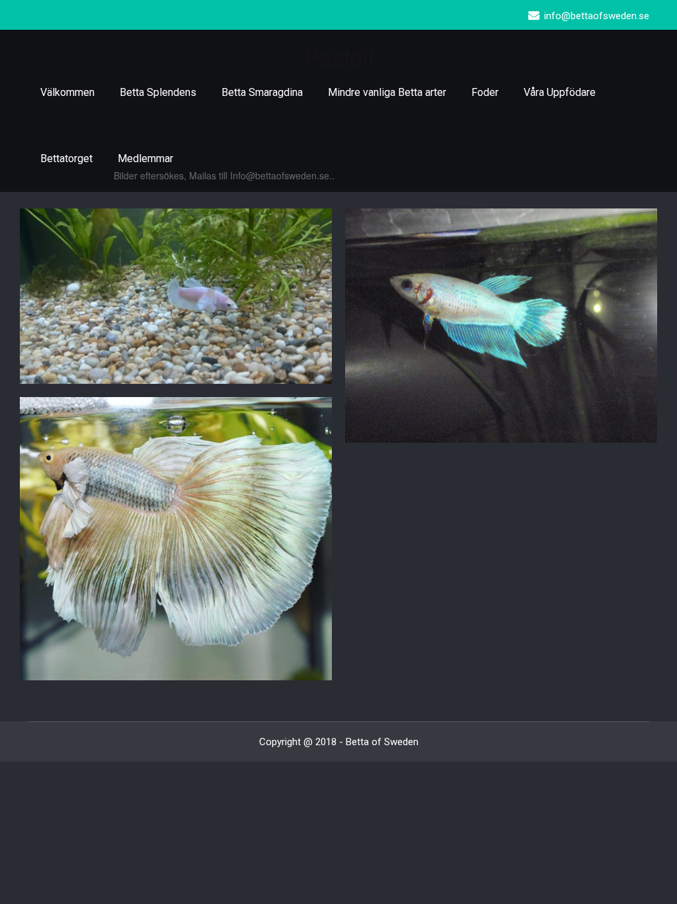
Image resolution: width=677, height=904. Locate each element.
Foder (484, 92)
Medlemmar (145, 158)
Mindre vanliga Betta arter (387, 92)
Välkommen (67, 92)
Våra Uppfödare (560, 92)
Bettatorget (66, 158)
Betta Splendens (158, 92)
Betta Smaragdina (262, 92)
